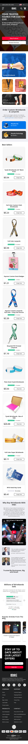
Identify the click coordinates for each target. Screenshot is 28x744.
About (3, 692)
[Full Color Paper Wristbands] (14, 439)
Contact (4, 695)
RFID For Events (5, 719)
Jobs (3, 697)
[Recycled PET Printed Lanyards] (14, 333)
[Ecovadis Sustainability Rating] (14, 728)
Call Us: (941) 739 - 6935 (8, 4)
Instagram (8, 685)
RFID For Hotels (5, 722)
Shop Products (14, 38)
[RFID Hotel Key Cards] (14, 474)
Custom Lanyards (5, 714)
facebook (3, 685)
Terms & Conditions (18, 697)
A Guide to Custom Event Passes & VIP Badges (12, 636)
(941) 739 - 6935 (20, 711)
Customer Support (18, 692)
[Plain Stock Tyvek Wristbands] (14, 369)
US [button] (24, 4)
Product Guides (5, 705)
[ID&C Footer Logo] (14, 677)
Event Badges (5, 716)
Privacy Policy (17, 700)
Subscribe (14, 667)
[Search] (21, 8)
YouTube (19, 685)
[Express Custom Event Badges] (14, 263)
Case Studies (4, 702)
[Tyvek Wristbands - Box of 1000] (14, 404)
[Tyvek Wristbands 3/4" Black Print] (14, 157)
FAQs (15, 702)
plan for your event (9, 117)
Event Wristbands (5, 711)
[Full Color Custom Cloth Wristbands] (14, 193)
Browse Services (14, 42)
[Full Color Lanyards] (14, 228)
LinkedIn (14, 685)
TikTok (24, 685)
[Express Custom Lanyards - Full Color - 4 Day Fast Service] (14, 298)
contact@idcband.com (21, 714)
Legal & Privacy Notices (14, 738)
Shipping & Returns (18, 695)
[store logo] (14, 8)
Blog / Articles (5, 700)
